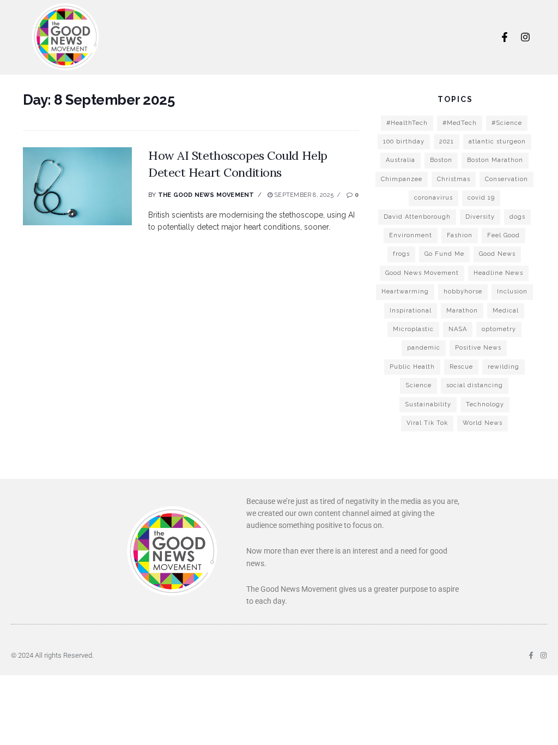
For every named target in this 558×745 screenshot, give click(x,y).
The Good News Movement (206, 195)
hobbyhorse (463, 291)
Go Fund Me (444, 253)
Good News (497, 253)
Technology (485, 404)
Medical (506, 310)
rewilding (503, 366)
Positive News (478, 347)
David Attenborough (417, 216)
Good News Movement (422, 273)
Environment (410, 235)
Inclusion (512, 291)
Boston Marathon (495, 160)
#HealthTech (407, 123)
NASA (457, 329)
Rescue (461, 366)
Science (418, 385)
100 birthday (403, 141)
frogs (401, 253)
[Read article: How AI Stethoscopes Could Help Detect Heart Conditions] (77, 186)
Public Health (412, 366)
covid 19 (481, 197)
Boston (441, 160)
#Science (507, 123)
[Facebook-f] (505, 37)
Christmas (453, 179)
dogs (517, 216)
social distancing (474, 385)
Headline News (498, 273)
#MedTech (459, 123)
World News (482, 422)
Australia (400, 160)
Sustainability (428, 404)
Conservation (506, 179)
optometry (499, 329)
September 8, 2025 (302, 195)
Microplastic (413, 329)
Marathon (462, 310)
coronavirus (433, 197)
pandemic (423, 347)
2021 (446, 141)
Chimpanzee (401, 179)
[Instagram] (525, 37)
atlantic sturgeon (497, 141)
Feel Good (503, 235)
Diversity (480, 216)
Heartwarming (405, 291)
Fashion (459, 235)
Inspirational (411, 310)
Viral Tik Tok (427, 422)
